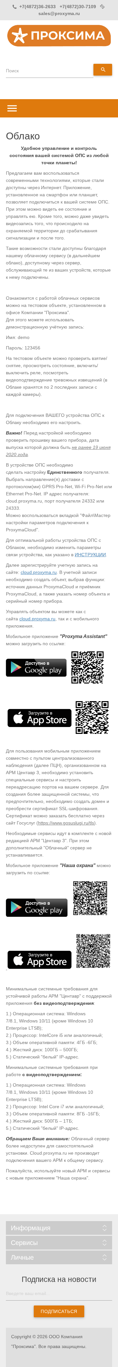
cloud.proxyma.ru (39, 572)
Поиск (12, 70)
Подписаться (59, 1311)
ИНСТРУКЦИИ (90, 554)
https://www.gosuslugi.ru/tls (66, 823)
